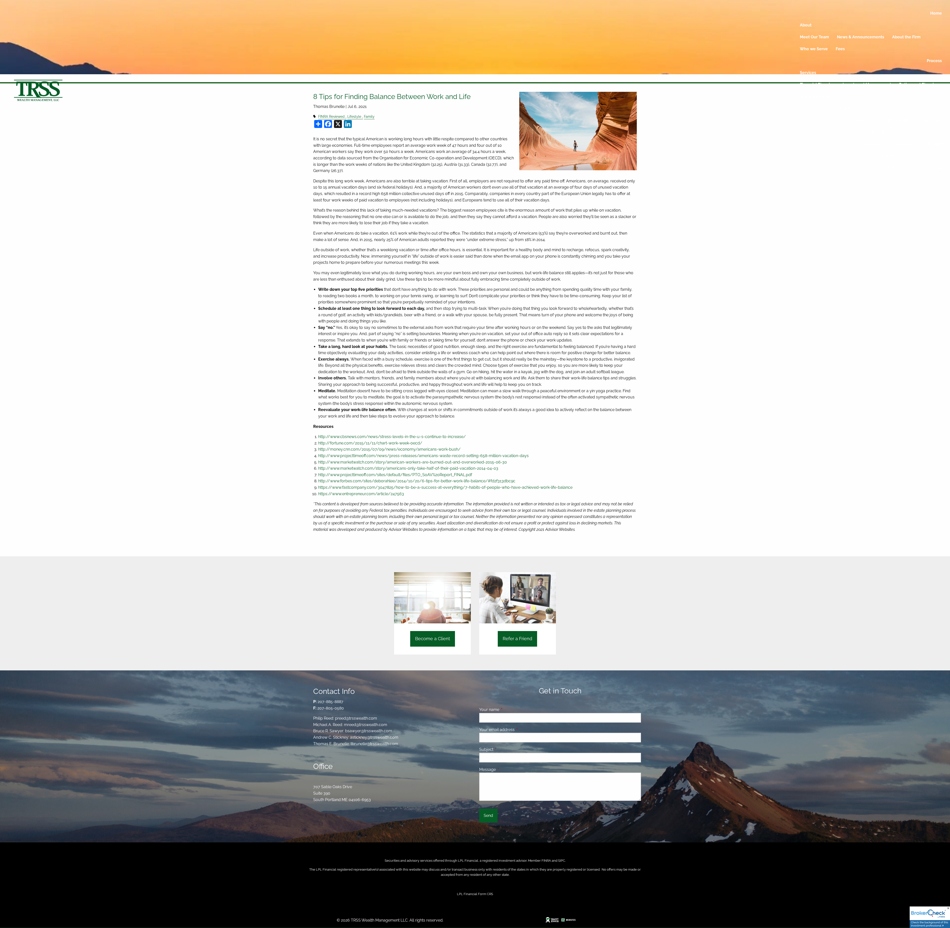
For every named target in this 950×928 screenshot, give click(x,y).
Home (936, 13)
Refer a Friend (928, 167)
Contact (890, 155)
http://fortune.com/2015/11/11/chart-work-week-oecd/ (370, 443)
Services (808, 72)
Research (862, 120)
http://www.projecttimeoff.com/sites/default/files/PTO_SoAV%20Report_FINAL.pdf (395, 474)
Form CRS (485, 894)
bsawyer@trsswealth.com (368, 731)
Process (934, 60)
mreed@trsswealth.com (365, 724)
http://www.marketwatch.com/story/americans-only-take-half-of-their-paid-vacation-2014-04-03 (408, 468)
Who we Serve (814, 49)
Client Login (930, 144)
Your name (508, 709)
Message (506, 769)
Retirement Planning (919, 84)
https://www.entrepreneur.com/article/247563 (361, 493)
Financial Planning (817, 84)
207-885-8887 (330, 701)
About (805, 25)
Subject (505, 749)
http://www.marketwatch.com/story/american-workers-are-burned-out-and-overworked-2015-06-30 (412, 462)
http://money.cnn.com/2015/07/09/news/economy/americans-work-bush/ (389, 449)
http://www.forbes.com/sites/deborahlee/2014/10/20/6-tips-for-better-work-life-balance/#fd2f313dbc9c (416, 481)
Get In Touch (895, 167)
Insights (844, 108)
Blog (840, 120)
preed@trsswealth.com (356, 718)
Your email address (516, 729)
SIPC (561, 860)
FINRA (546, 860)
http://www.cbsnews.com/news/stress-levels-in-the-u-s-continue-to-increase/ (392, 436)
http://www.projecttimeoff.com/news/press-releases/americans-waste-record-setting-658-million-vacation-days (423, 455)
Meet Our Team (814, 37)
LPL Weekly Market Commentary (910, 120)
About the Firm (906, 37)
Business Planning (817, 96)
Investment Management (867, 84)
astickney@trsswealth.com (374, 737)
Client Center (875, 132)
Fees (840, 49)
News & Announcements (860, 37)
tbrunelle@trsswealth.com (374, 743)
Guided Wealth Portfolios (887, 144)
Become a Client (432, 638)
